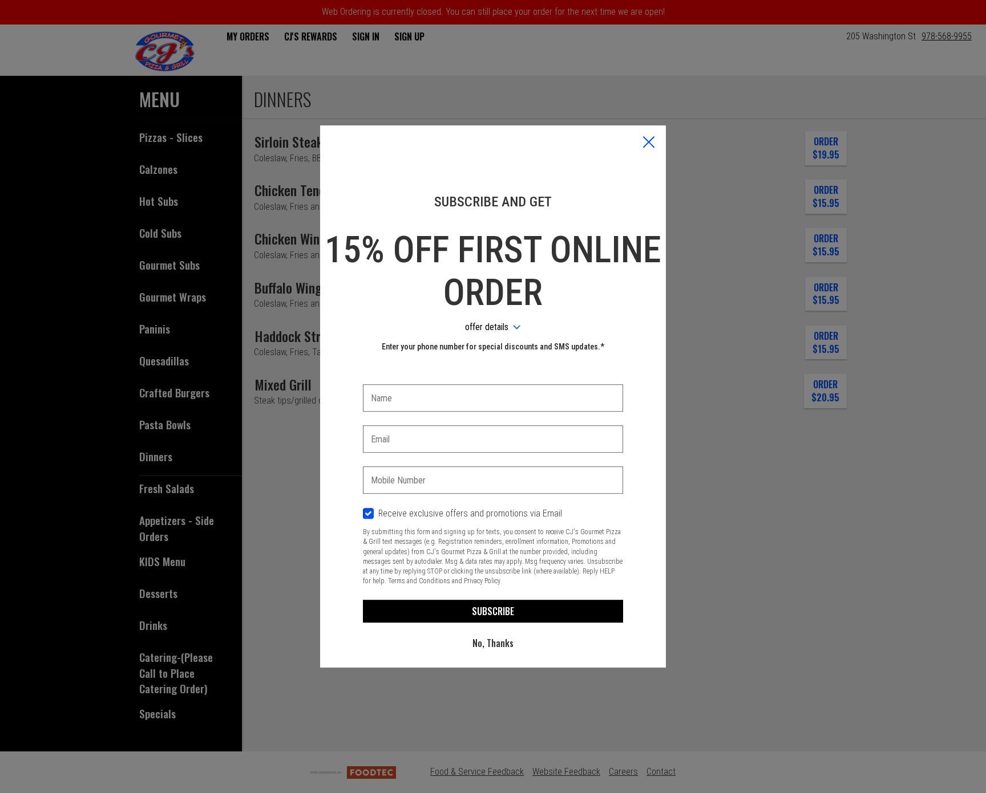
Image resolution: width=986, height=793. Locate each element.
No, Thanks (493, 643)
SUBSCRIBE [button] (493, 611)
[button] (648, 143)
